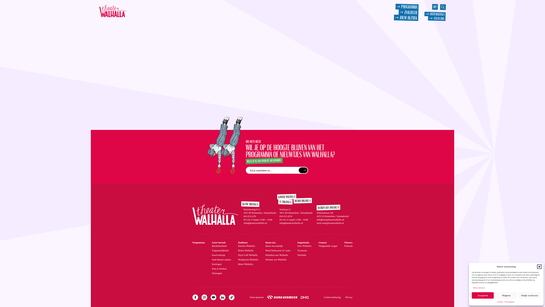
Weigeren (506, 295)
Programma (198, 242)
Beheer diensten (479, 288)
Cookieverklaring (332, 297)
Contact (322, 242)
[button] (539, 266)
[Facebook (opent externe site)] (195, 297)
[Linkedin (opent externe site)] (222, 297)
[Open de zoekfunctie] (443, 7)
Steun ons (270, 242)
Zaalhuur (243, 242)
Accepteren (483, 295)
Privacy (349, 297)
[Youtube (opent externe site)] (213, 297)
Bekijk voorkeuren (529, 295)
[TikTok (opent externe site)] (231, 297)
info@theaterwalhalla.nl (255, 223)
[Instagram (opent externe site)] (204, 297)
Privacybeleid (509, 302)
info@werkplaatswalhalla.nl (330, 219)
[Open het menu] (435, 7)
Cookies (500, 302)
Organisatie (303, 242)
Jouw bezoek (219, 242)
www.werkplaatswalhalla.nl (330, 223)
